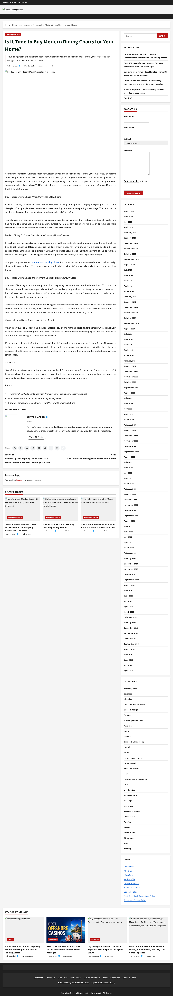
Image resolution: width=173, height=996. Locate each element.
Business (128, 693)
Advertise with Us (131, 883)
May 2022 (128, 473)
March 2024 (129, 355)
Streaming (129, 838)
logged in (20, 480)
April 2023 (128, 414)
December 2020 (131, 563)
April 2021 (128, 542)
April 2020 (128, 606)
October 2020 (130, 574)
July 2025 (128, 270)
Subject (127, 139)
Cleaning (128, 699)
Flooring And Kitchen (133, 720)
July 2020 (128, 590)
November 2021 (131, 505)
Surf (126, 843)
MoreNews (95, 993)
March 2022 (129, 483)
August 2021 (129, 521)
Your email (129, 127)
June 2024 (128, 339)
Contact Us (129, 866)
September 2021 (131, 515)
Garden (127, 736)
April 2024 (128, 350)
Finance (127, 715)
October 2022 (130, 446)
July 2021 (128, 526)
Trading (127, 848)
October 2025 (130, 254)
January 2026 (130, 238)
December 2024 (131, 307)
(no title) (128, 98)
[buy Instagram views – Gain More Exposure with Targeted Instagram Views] (107, 930)
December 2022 (131, 435)
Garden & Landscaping (134, 741)
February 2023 (130, 425)
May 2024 (128, 345)
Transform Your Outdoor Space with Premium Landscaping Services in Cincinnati (47, 393)
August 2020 (129, 585)
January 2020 (130, 622)
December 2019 (131, 628)
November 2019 (131, 633)
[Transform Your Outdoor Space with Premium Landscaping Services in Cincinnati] (22, 509)
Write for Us (129, 879)
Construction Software (134, 704)
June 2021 (128, 531)
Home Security (130, 763)
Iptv (126, 774)
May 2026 (128, 222)
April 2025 (128, 286)
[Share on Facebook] (14, 448)
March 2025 (129, 291)
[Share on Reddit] (45, 448)
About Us (128, 871)
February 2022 (130, 489)
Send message (133, 193)
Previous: (27, 458)
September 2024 (131, 323)
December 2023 (131, 371)
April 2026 (128, 227)
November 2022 (131, 441)
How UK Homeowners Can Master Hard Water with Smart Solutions (41, 402)
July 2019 (128, 654)
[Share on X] (20, 448)
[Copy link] (63, 448)
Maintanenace (130, 795)
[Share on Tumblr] (51, 448)
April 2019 (128, 670)
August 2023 (129, 393)
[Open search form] (169, 16)
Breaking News (131, 688)
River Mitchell (11, 956)
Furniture (128, 726)
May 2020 (128, 601)
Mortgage (128, 806)
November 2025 (131, 248)
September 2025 (131, 259)
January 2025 (130, 302)
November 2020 (131, 569)
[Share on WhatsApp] (32, 448)
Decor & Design (131, 709)
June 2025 (128, 275)
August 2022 (129, 457)
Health (127, 747)
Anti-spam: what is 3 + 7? (135, 181)
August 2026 (129, 211)
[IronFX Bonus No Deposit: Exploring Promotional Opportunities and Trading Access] (24, 930)
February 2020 (130, 617)
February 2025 (130, 296)
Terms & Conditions (132, 887)
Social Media (129, 832)
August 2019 (129, 649)
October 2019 (130, 638)
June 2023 (128, 403)
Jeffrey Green (12, 66)
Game (126, 731)
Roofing (127, 822)
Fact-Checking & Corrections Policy (139, 896)
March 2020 (129, 612)
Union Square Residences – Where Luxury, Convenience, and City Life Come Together (147, 949)
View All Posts (36, 437)
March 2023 (129, 419)
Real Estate (129, 816)
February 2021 (130, 553)
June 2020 (128, 595)
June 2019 (128, 660)
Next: (91, 456)
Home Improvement (13, 35)
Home (126, 752)
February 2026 (130, 232)
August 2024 (129, 328)
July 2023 (128, 398)
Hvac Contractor (131, 768)
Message (128, 150)
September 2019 (131, 644)
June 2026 (128, 216)
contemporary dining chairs (45, 262)
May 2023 (128, 409)
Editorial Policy (130, 892)
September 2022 (131, 451)
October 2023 (130, 382)
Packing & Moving (132, 811)
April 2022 (128, 478)
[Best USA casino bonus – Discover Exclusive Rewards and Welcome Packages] (65, 930)
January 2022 (130, 494)
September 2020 (131, 580)
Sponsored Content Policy (135, 900)
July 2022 (128, 462)
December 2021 (131, 499)
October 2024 (130, 318)
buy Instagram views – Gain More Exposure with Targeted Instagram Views (105, 949)
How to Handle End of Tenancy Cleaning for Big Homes (35, 398)
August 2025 (129, 264)
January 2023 (130, 430)
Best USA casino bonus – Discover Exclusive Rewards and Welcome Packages (63, 949)
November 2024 (131, 312)
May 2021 (128, 537)
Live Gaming (129, 790)
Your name (129, 116)
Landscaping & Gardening (135, 779)
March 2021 (129, 547)
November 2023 (131, 377)
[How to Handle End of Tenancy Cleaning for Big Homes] (60, 509)
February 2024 (130, 360)
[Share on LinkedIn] (26, 448)
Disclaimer (128, 875)
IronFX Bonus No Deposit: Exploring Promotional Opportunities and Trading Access (22, 949)
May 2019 (128, 665)
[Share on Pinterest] (38, 448)
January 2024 (130, 366)
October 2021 (130, 510)
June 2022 (128, 467)
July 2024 (128, 334)
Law (126, 784)
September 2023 (131, 387)
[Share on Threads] (57, 448)
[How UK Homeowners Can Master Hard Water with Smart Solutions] (98, 509)
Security (127, 827)
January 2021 (130, 558)
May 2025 (128, 280)
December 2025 (131, 243)
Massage (128, 800)
